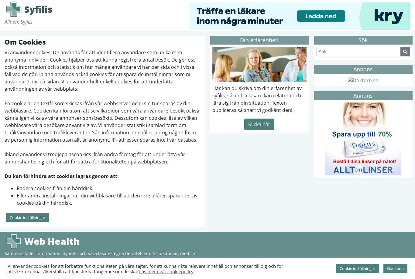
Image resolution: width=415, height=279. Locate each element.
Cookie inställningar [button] (27, 217)
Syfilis (14, 9)
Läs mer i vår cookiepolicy (166, 271)
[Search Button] (405, 51)
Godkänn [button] (395, 268)
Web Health (14, 241)
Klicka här (259, 124)
